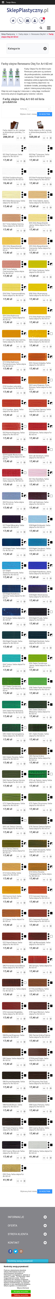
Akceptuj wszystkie (21, 1292)
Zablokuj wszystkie (21, 1295)
